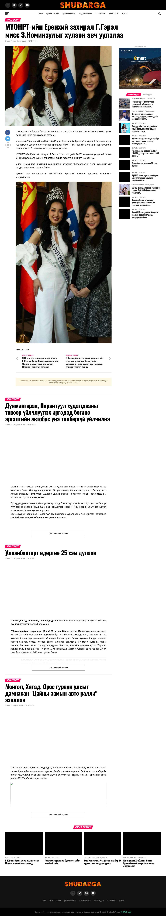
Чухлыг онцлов (52, 13)
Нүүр (41, 13)
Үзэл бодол (100, 13)
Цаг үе (124, 13)
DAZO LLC (126, 912)
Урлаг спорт (114, 13)
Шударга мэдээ (85, 13)
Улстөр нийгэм (69, 13)
